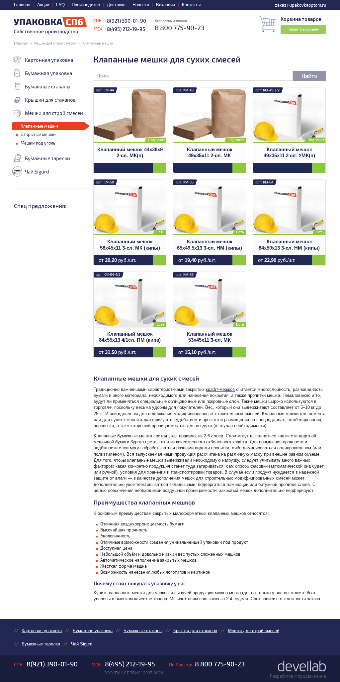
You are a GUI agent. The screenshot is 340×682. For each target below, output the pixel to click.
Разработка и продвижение (298, 676)
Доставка (116, 4)
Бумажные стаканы (47, 86)
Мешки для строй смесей (55, 43)
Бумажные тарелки (47, 158)
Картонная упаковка (49, 60)
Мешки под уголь (38, 143)
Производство (86, 4)
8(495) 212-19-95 (126, 29)
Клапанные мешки (39, 126)
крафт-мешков (220, 389)
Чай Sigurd (37, 171)
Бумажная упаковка (48, 73)
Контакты (191, 4)
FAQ (60, 4)
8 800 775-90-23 (220, 664)
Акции (43, 4)
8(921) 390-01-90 (126, 21)
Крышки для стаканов (50, 100)
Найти (309, 75)
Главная (22, 4)
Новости (140, 4)
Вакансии (165, 4)
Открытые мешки (38, 134)
